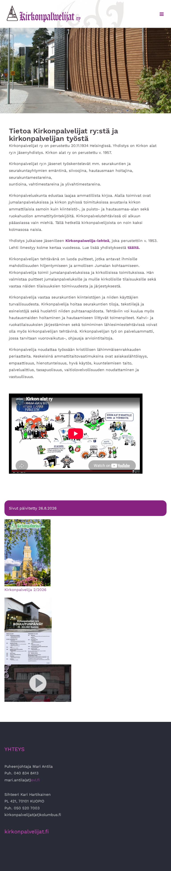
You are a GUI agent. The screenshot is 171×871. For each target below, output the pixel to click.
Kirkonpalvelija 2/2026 (25, 589)
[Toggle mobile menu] (162, 14)
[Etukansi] (27, 521)
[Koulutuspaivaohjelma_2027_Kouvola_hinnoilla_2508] (28, 599)
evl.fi (35, 780)
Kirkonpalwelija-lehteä (87, 240)
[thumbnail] (37, 666)
